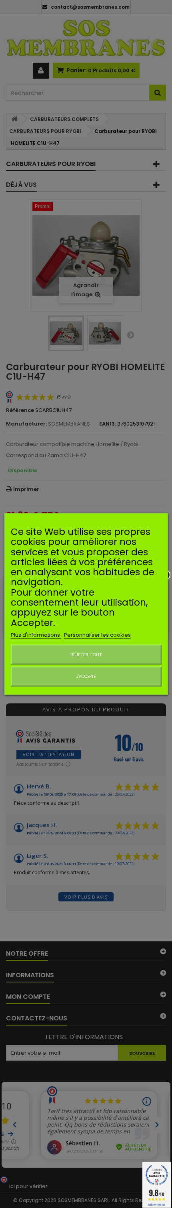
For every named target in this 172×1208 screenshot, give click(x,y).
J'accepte (86, 676)
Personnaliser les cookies (97, 634)
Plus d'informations (36, 634)
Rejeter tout (86, 654)
